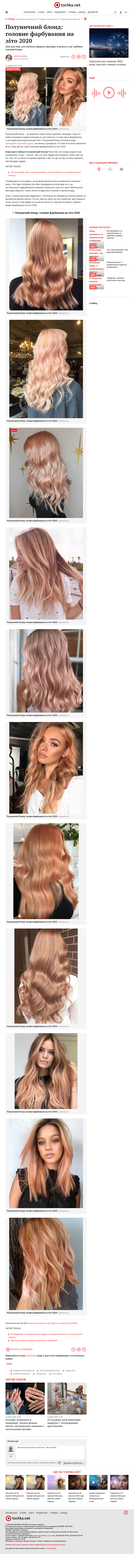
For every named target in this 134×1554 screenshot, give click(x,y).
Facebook (31, 1356)
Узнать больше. (51, 1548)
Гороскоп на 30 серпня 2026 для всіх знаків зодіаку (14, 1496)
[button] (120, 12)
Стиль (41, 12)
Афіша (82, 12)
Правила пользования (12, 1545)
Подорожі (60, 12)
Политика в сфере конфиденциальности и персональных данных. (43, 1545)
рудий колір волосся (23, 1371)
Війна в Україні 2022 (49, 19)
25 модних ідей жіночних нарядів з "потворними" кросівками (64, 1423)
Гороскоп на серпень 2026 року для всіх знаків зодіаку (107, 62)
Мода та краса (13, 69)
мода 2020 (70, 1371)
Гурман (72, 12)
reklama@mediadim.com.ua (42, 1535)
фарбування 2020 (21, 1374)
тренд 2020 (41, 1374)
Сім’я (49, 12)
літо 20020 (57, 1374)
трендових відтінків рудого (19, 143)
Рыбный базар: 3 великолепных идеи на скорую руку (117, 264)
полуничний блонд (50, 1371)
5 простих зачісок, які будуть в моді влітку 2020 (52, 1323)
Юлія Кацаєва (20, 56)
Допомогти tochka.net (27, 19)
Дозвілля (93, 12)
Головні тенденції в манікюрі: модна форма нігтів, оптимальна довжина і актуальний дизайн (24, 1424)
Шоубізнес (30, 12)
